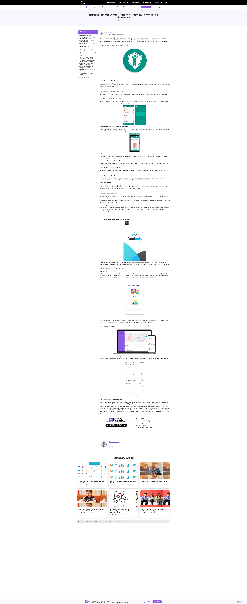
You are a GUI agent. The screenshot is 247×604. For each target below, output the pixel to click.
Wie (81, 521)
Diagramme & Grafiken (123, 2)
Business (157, 2)
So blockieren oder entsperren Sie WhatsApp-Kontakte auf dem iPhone (88, 54)
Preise (154, 6)
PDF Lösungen (135, 2)
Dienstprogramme (147, 2)
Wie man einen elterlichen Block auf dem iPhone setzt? (87, 38)
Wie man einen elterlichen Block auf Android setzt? (87, 41)
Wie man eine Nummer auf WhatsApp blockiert (86, 64)
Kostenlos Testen (146, 6)
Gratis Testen (157, 601)
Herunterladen (135, 7)
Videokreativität (111, 2)
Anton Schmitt (108, 32)
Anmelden (148, 601)
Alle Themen (83, 32)
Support (167, 2)
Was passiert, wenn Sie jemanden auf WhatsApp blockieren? (88, 61)
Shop (162, 2)
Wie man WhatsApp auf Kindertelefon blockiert (85, 47)
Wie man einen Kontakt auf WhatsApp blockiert (86, 67)
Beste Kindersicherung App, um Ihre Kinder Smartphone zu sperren (88, 70)
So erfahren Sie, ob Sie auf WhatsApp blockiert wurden (86, 58)
